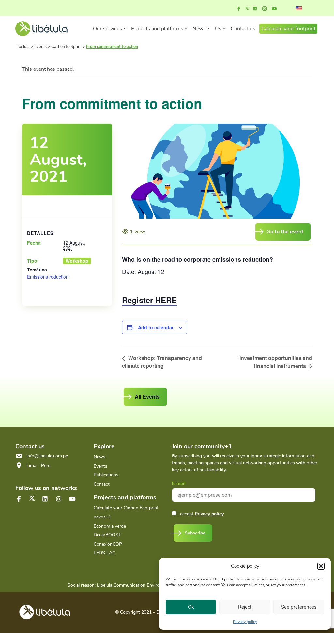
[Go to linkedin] (255, 9)
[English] (299, 8)
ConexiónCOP (108, 544)
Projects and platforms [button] (157, 28)
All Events (147, 396)
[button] (321, 566)
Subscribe (195, 533)
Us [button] (218, 28)
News (99, 457)
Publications (106, 475)
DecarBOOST (107, 535)
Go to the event (284, 231)
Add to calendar (156, 327)
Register (149, 299)
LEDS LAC (104, 553)
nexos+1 (102, 517)
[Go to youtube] (274, 9)
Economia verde (110, 526)
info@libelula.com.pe (47, 456)
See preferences (298, 607)
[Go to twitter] (32, 498)
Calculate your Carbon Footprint (126, 508)
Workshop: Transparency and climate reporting (162, 361)
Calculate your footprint (288, 28)
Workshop (77, 261)
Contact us (243, 28)
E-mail (179, 483)
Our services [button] (107, 28)
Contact (102, 484)
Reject (244, 607)
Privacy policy (245, 621)
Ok (191, 607)
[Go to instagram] (264, 9)
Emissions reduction (47, 276)
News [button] (199, 28)
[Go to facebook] (238, 9)
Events (100, 466)
